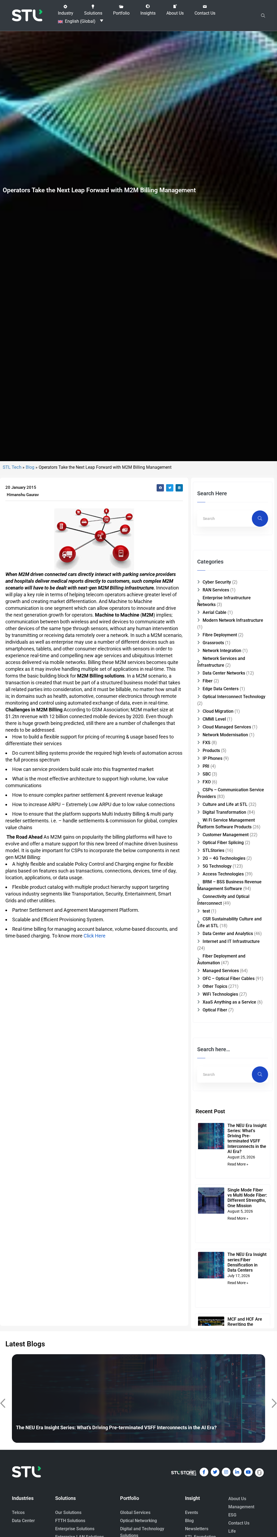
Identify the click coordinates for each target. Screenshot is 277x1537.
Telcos (18, 1512)
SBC (207, 774)
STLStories (213, 850)
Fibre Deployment (220, 634)
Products (211, 750)
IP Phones (212, 758)
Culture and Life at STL (225, 804)
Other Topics (215, 986)
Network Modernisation (225, 734)
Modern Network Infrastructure (233, 620)
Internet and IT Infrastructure (231, 941)
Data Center (23, 1520)
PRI (206, 766)
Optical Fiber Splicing (223, 842)
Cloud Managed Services (227, 727)
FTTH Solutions (70, 1520)
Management (241, 1506)
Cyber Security (217, 582)
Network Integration (222, 650)
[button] (65, 10)
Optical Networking (138, 1520)
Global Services (135, 1512)
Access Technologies (223, 874)
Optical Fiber (215, 1009)
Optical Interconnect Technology (234, 696)
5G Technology (217, 866)
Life (232, 1531)
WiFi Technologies (220, 994)
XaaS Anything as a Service (229, 1002)
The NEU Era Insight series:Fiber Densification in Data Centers (246, 1262)
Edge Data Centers (221, 688)
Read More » (237, 1164)
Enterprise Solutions (74, 1528)
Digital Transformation (224, 812)
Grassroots (213, 642)
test (206, 911)
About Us (237, 1498)
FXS (206, 742)
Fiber (208, 680)
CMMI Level (214, 719)
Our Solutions (68, 1512)
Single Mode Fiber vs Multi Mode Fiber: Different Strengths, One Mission (247, 1197)
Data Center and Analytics (228, 933)
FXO (207, 781)
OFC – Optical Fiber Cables (229, 978)
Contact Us (238, 1523)
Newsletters (196, 1528)
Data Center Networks (224, 673)
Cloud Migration (218, 711)
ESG (232, 1515)
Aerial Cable (214, 612)
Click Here (94, 936)
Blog (30, 467)
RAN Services (216, 589)
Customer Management (226, 834)
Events (191, 1512)
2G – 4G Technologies (224, 858)
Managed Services (221, 970)
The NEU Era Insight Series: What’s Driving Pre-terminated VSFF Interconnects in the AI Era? (246, 1138)
